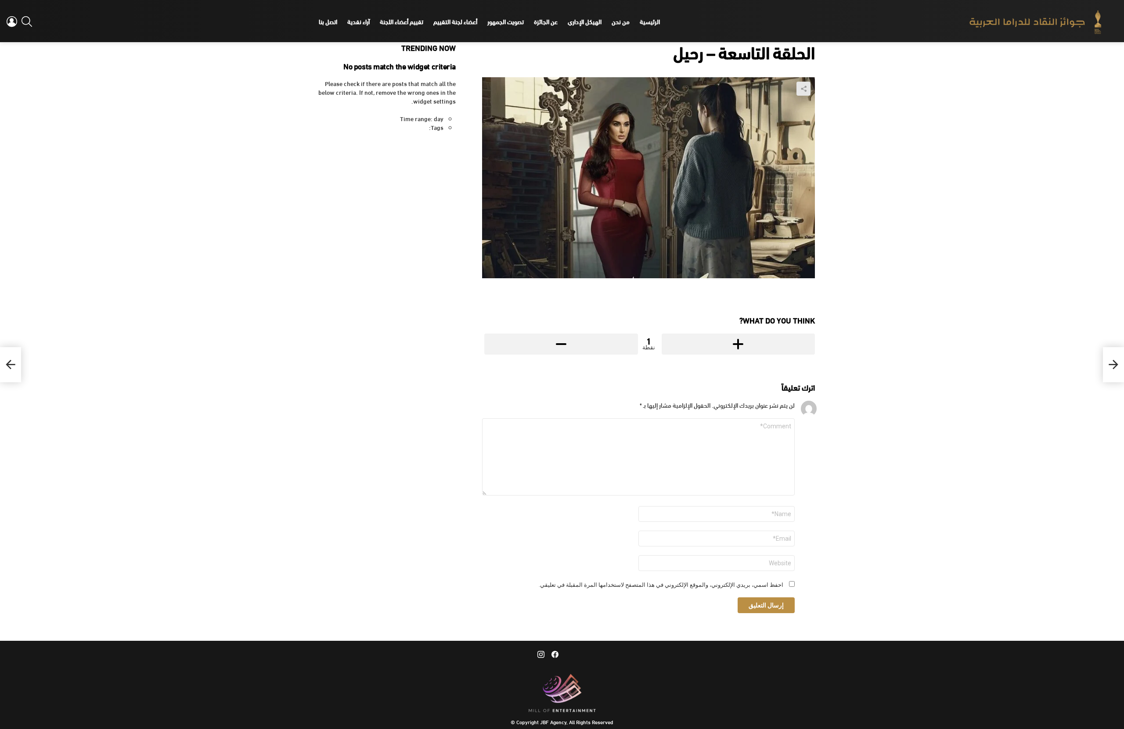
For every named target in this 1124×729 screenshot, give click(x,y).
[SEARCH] (27, 21)
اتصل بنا (328, 21)
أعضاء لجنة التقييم (455, 21)
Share (803, 89)
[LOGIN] (12, 21)
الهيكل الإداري (585, 21)
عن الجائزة (546, 21)
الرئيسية (650, 21)
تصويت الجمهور (505, 21)
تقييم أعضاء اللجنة (401, 21)
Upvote (738, 344)
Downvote (561, 344)
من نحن (621, 21)
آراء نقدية (358, 21)
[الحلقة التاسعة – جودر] (1113, 364)
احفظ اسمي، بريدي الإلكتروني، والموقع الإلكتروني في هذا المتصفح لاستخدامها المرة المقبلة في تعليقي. (661, 585)
